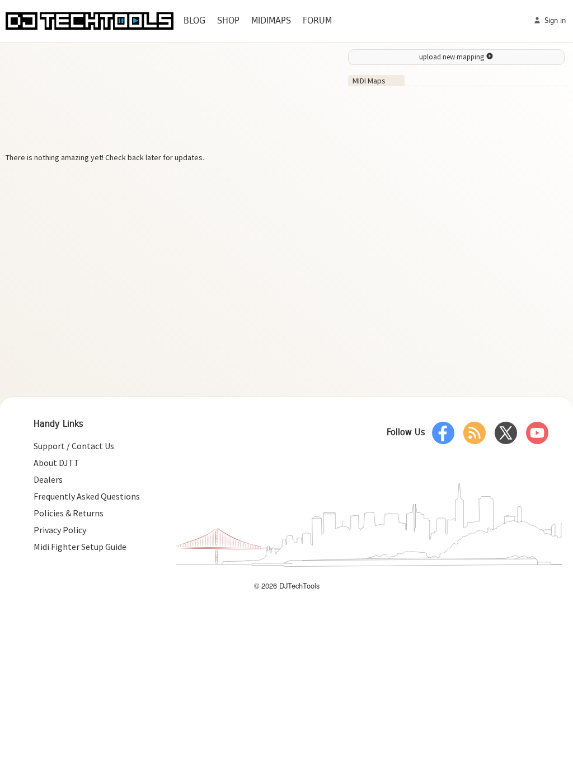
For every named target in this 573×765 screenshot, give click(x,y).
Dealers (48, 479)
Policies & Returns (69, 513)
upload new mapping (452, 57)
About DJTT (56, 462)
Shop (228, 21)
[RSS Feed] (474, 432)
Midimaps (271, 21)
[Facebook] (443, 432)
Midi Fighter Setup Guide (80, 546)
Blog (194, 21)
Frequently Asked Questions (87, 496)
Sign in (554, 21)
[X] (505, 432)
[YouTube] (537, 432)
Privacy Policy (60, 529)
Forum (317, 21)
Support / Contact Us (74, 445)
